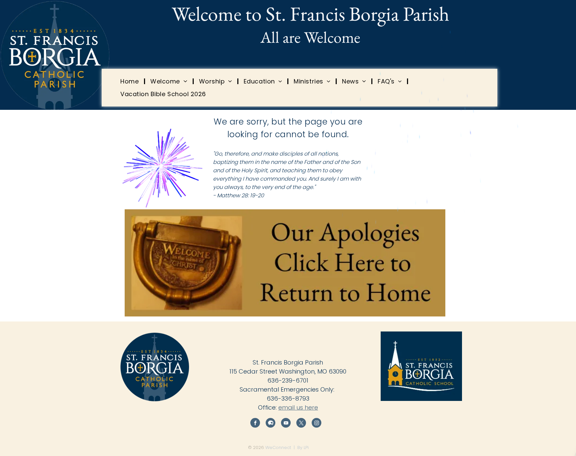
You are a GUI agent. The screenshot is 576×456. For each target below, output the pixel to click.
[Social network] (270, 423)
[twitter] (301, 423)
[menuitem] (130, 81)
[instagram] (316, 423)
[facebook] (255, 423)
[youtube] (286, 423)
